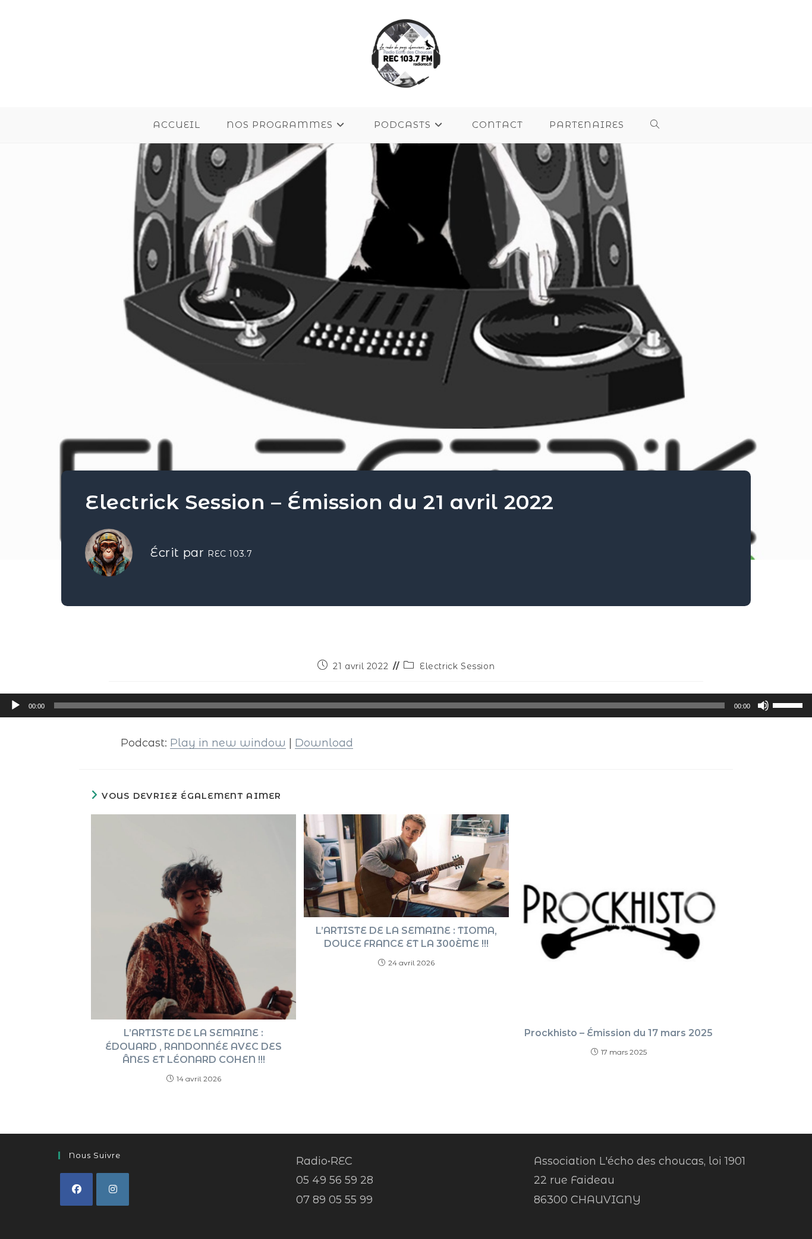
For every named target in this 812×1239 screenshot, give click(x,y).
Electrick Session (457, 666)
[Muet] (763, 705)
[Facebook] (76, 1189)
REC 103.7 (229, 553)
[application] (406, 705)
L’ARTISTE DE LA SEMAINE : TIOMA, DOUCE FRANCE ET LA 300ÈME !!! (406, 937)
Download (324, 742)
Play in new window (228, 742)
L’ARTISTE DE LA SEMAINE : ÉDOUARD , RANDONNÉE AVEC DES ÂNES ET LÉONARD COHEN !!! (193, 1046)
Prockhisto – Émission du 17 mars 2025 (618, 1033)
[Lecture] (15, 705)
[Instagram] (112, 1189)
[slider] (789, 704)
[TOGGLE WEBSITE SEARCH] (655, 125)
